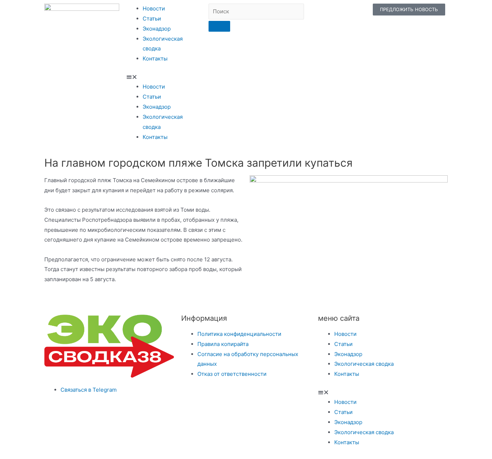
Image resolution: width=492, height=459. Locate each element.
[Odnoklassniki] (337, 13)
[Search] (219, 26)
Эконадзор (157, 28)
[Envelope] (356, 13)
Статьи (152, 18)
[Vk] (318, 13)
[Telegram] (300, 13)
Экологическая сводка (364, 363)
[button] (163, 77)
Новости (154, 8)
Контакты (155, 58)
